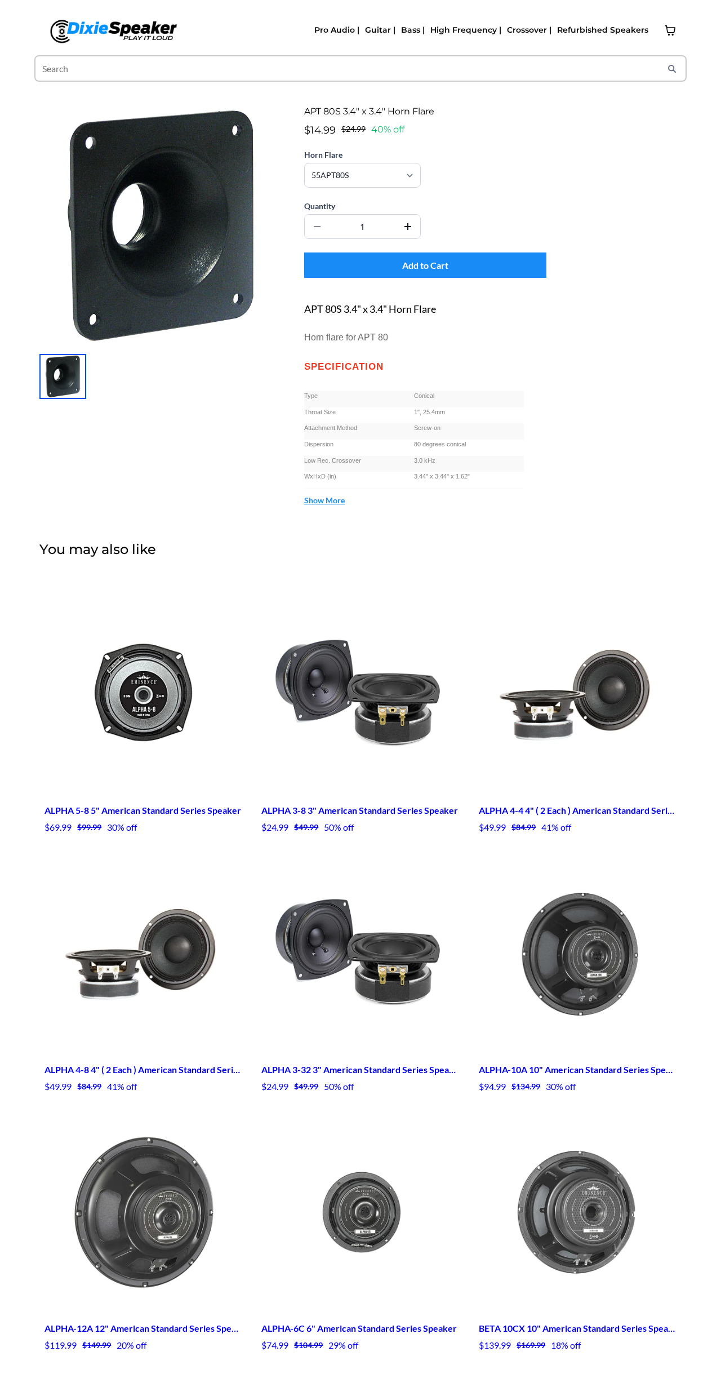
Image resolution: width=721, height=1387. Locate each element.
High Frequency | (465, 30)
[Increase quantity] (407, 226)
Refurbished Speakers (602, 30)
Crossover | (529, 30)
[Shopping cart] (670, 30)
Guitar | (380, 30)
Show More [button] (324, 500)
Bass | (413, 30)
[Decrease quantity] (317, 226)
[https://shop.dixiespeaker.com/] (112, 30)
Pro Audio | (336, 30)
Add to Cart (425, 265)
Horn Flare (323, 154)
